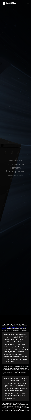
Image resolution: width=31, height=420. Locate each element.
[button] (28, 3)
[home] (9, 3)
